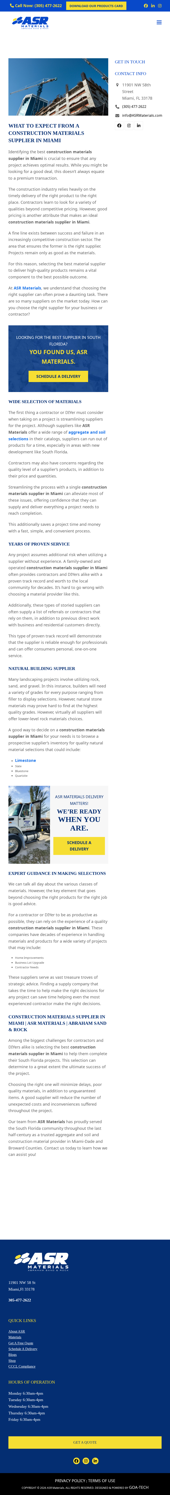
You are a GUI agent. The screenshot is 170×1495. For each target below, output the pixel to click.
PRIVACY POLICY (70, 1480)
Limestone (25, 760)
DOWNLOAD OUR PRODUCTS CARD (96, 6)
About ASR (16, 1331)
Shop (12, 1361)
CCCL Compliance (21, 1366)
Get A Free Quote (20, 1343)
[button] (159, 22)
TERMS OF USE (101, 1480)
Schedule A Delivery (22, 1349)
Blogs (12, 1355)
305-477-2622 (19, 1300)
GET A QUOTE (85, 1442)
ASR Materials (27, 288)
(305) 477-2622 (134, 106)
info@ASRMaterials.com (142, 115)
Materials (14, 1337)
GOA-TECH (139, 1487)
